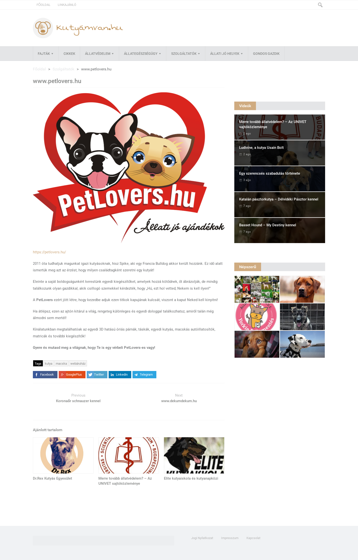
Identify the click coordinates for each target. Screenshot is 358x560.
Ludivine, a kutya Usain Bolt (261, 147)
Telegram (146, 374)
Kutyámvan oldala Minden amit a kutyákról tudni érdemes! (78, 28)
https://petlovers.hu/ (49, 252)
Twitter (99, 374)
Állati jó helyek (224, 54)
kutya (48, 363)
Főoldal (43, 5)
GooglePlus (74, 374)
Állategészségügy (141, 54)
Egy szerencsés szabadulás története (269, 173)
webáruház (77, 363)
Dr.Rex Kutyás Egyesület (52, 478)
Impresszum (229, 538)
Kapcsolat (253, 538)
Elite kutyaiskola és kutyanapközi (191, 478)
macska (61, 363)
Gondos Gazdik (266, 54)
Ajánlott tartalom (47, 429)
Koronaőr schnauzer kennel (78, 401)
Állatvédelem (97, 54)
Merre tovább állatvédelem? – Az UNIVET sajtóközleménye (125, 481)
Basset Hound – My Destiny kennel (267, 225)
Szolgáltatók (184, 54)
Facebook (47, 374)
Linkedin (122, 374)
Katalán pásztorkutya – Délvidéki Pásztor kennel (278, 199)
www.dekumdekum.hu (179, 401)
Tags (38, 363)
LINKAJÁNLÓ (67, 5)
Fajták (44, 54)
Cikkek (69, 54)
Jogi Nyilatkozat (202, 538)
